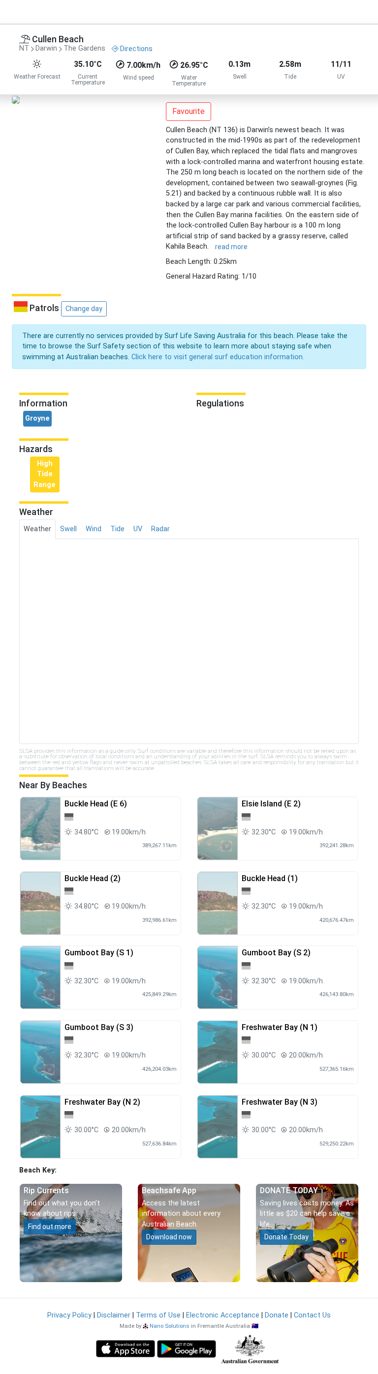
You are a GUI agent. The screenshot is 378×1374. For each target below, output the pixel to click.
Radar (160, 529)
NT (24, 49)
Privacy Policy (69, 1315)
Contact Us (312, 1315)
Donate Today (286, 1237)
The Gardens (84, 49)
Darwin (46, 49)
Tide (117, 529)
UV (137, 529)
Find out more (49, 1227)
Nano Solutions (169, 1325)
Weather (37, 529)
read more (231, 247)
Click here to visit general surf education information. (217, 357)
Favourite (188, 111)
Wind (93, 529)
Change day (83, 309)
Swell (68, 529)
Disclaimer (113, 1315)
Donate (276, 1315)
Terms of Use (158, 1315)
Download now (169, 1237)
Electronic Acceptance (222, 1315)
